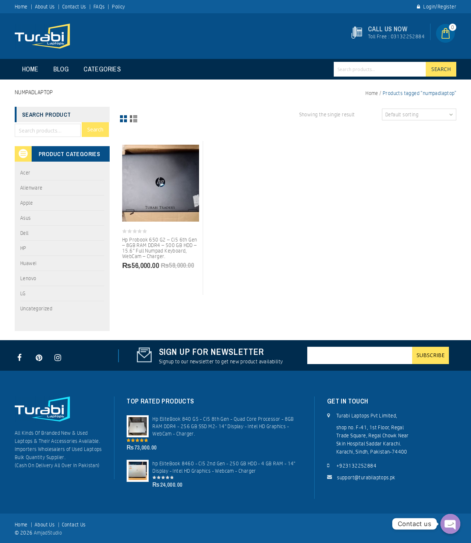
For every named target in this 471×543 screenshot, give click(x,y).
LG (23, 293)
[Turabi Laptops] (42, 35)
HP (23, 248)
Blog (61, 69)
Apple (26, 203)
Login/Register (439, 6)
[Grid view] (123, 119)
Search (441, 69)
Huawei (28, 263)
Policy (118, 6)
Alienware (31, 187)
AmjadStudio (48, 532)
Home (21, 6)
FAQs (99, 6)
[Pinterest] (38, 357)
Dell (24, 233)
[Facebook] (20, 357)
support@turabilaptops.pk (366, 477)
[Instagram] (57, 357)
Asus (25, 218)
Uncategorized (36, 308)
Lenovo (28, 278)
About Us (45, 6)
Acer (25, 172)
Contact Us (74, 6)
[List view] (134, 119)
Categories (102, 69)
